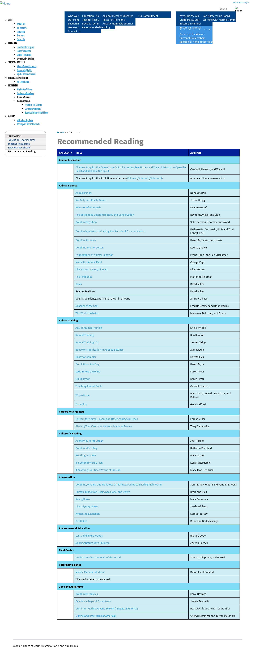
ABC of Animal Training (88, 328)
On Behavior (82, 379)
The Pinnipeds (83, 277)
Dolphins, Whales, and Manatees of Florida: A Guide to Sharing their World (118, 484)
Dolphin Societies (85, 240)
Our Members (22, 28)
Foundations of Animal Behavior (94, 255)
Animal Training (84, 335)
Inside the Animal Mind (88, 262)
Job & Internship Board (216, 16)
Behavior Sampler (85, 357)
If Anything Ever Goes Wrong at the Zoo (98, 470)
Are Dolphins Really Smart (90, 200)
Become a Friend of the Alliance (196, 42)
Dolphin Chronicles (86, 594)
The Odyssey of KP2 (86, 506)
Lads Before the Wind (87, 371)
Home (60, 132)
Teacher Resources (93, 20)
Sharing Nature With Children (92, 543)
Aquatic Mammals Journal (118, 23)
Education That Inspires (96, 16)
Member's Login (241, 2)
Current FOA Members (192, 38)
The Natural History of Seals (91, 269)
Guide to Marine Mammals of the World (98, 557)
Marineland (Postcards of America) (95, 616)
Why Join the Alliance (192, 16)
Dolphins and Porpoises (89, 247)
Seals (78, 284)
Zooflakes (81, 521)
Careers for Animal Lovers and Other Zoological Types (106, 419)
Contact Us (74, 31)
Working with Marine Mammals (219, 20)
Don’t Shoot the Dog (87, 364)
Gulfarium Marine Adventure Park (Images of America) (106, 608)
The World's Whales (87, 313)
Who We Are (21, 24)
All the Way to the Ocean (89, 441)
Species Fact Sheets (93, 23)
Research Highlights (114, 20)
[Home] (5, 3)
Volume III (156, 178)
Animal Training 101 (87, 342)
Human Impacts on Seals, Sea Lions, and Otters (102, 492)
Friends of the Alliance (192, 34)
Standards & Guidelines (193, 20)
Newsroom (20, 35)
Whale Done (82, 395)
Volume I (132, 178)
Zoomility (81, 404)
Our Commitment (148, 16)
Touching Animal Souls (88, 386)
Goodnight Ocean (85, 455)
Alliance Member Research (118, 16)
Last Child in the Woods (89, 535)
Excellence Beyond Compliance (93, 601)
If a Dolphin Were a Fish (89, 462)
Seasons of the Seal (86, 306)
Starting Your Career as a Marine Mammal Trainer (103, 426)
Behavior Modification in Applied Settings (99, 349)
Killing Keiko (82, 499)
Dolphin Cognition (86, 222)
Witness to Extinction (87, 514)
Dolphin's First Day (86, 448)
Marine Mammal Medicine (90, 572)
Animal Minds (83, 193)
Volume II (143, 178)
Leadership (21, 31)
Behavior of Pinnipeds (88, 207)
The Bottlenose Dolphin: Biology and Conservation (104, 215)
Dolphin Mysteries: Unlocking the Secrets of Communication (110, 231)
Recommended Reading (96, 27)
